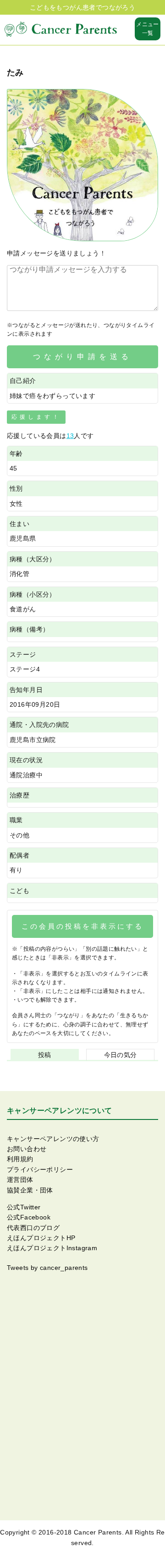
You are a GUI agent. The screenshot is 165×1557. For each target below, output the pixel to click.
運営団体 (20, 1179)
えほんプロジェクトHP (41, 1237)
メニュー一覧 (147, 28)
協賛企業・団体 (30, 1190)
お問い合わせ (26, 1149)
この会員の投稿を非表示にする (82, 926)
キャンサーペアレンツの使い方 (53, 1138)
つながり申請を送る (82, 356)
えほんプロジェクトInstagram (52, 1248)
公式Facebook (28, 1217)
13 (70, 435)
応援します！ (36, 417)
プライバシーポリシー (40, 1169)
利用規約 (20, 1159)
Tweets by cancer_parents (47, 1267)
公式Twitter (24, 1207)
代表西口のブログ (33, 1227)
